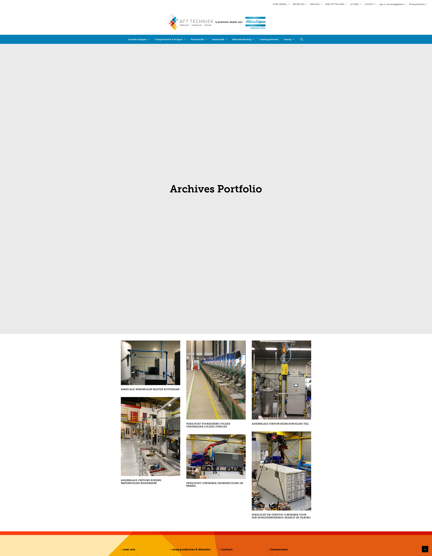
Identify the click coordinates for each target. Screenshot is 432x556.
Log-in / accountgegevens (391, 4)
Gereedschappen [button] (137, 39)
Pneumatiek (197, 39)
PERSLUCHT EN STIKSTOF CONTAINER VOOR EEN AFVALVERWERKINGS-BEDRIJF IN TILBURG (281, 516)
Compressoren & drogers (169, 39)
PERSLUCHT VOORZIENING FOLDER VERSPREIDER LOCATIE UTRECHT (208, 425)
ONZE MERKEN (280, 4)
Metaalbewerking (242, 39)
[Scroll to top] (425, 549)
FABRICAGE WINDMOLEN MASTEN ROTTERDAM (150, 389)
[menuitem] (282, 4)
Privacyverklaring (417, 4)
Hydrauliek (218, 39)
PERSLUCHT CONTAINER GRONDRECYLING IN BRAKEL (214, 484)
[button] (303, 39)
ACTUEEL (354, 4)
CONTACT (369, 4)
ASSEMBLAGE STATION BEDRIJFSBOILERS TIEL (280, 423)
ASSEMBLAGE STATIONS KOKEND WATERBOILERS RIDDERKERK (141, 482)
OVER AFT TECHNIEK (334, 4)
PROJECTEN (299, 4)
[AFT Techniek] (216, 21)
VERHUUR (314, 4)
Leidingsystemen (269, 39)
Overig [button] (287, 39)
